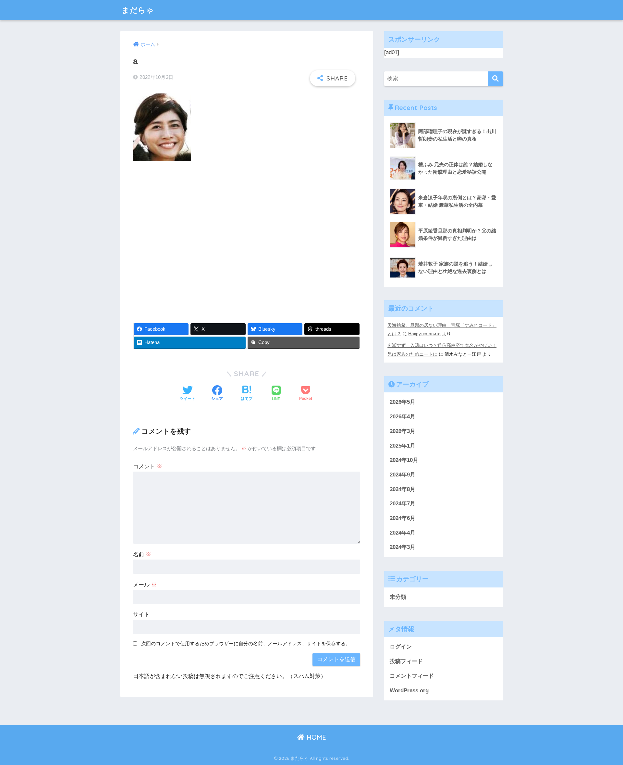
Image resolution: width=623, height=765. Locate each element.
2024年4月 (402, 533)
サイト (141, 614)
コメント (147, 466)
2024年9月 (402, 475)
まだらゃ (138, 10)
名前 (142, 554)
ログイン (401, 647)
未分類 (398, 597)
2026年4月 (402, 416)
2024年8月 (402, 489)
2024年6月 (402, 518)
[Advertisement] (246, 237)
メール (145, 585)
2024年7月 (402, 503)
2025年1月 (402, 446)
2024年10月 (404, 460)
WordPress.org (409, 690)
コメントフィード (412, 676)
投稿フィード (406, 661)
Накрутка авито (424, 333)
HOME (315, 737)
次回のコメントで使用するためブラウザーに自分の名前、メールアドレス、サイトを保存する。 (245, 643)
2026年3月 (402, 431)
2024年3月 (402, 547)
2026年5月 (402, 402)
